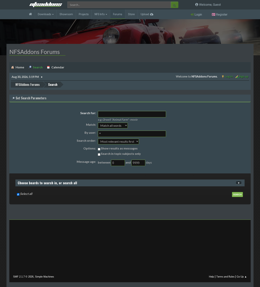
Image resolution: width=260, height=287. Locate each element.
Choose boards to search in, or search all (47, 182)
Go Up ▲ (242, 276)
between (104, 162)
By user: (90, 132)
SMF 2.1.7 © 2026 (23, 276)
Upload (145, 14)
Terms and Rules (225, 276)
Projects (84, 14)
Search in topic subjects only (121, 153)
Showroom (66, 14)
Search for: (88, 113)
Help (211, 276)
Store (131, 14)
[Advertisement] (130, 248)
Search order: (86, 140)
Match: (91, 124)
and (128, 162)
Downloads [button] (45, 14)
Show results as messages (119, 148)
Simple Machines (44, 276)
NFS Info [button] (100, 14)
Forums (117, 14)
